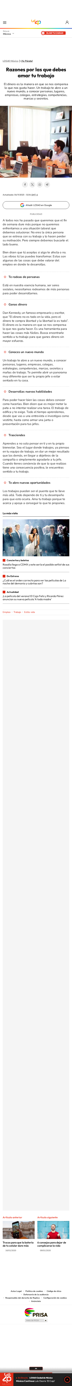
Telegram (47, 185)
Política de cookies (34, 1291)
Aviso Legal (16, 1291)
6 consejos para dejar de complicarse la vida (51, 1244)
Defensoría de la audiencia (36, 1294)
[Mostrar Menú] (5, 22)
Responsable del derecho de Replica (22, 1298)
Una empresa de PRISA (36, 1312)
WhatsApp (40, 185)
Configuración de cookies (55, 1298)
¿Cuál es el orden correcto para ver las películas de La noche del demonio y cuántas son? (34, 582)
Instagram (32, 1263)
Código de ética (54, 1291)
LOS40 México (36, 22)
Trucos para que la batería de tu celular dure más (18, 1244)
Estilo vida (29, 612)
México (7, 33)
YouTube (26, 1263)
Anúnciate (36, 1301)
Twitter (32, 185)
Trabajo (17, 612)
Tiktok (19, 1263)
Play (67, 1380)
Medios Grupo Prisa (36, 1320)
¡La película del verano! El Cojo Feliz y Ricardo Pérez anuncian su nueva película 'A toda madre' (33, 597)
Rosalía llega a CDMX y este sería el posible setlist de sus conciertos (36, 566)
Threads (52, 1263)
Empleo (7, 612)
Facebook (25, 185)
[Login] (67, 22)
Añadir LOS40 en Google (39, 205)
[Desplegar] (36, 1368)
